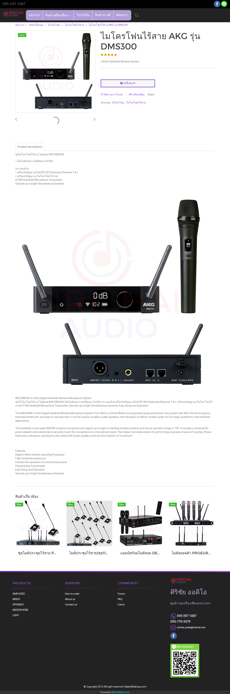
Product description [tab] (29, 146)
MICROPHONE (20, 609)
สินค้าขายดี (103, 15)
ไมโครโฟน (118, 102)
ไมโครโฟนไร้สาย (136, 102)
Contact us (71, 604)
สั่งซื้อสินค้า (129, 83)
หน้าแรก (34, 15)
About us (70, 599)
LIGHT (16, 615)
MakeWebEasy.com (120, 692)
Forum (121, 593)
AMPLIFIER (19, 593)
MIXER (16, 599)
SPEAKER (18, 604)
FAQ (120, 599)
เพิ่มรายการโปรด (113, 94)
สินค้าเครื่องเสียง (56, 15)
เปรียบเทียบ (138, 94)
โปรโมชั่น (82, 15)
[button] (137, 15)
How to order (72, 593)
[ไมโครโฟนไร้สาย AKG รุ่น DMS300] (55, 72)
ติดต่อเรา (122, 15)
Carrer (121, 604)
